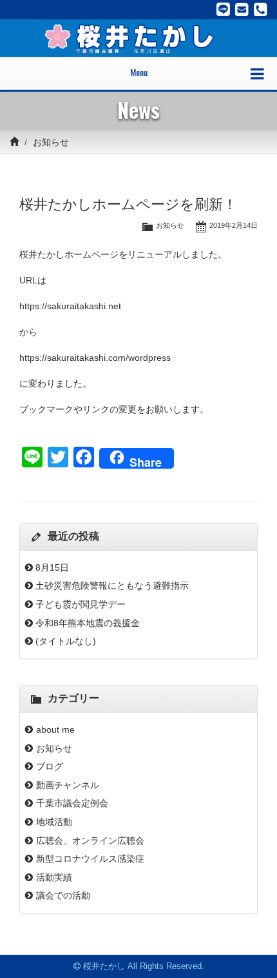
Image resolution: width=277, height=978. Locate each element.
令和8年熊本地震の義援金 (87, 623)
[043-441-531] (260, 9)
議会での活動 (63, 895)
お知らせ (51, 142)
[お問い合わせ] (242, 9)
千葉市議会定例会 (72, 803)
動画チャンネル (67, 785)
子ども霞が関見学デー (80, 604)
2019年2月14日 (233, 225)
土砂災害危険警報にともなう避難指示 (112, 585)
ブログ (49, 766)
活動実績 (54, 877)
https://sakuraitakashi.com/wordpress (95, 357)
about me (60, 729)
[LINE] (223, 9)
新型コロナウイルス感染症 (90, 858)
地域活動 (54, 822)
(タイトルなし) (65, 641)
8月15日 (52, 567)
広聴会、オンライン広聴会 (90, 840)
